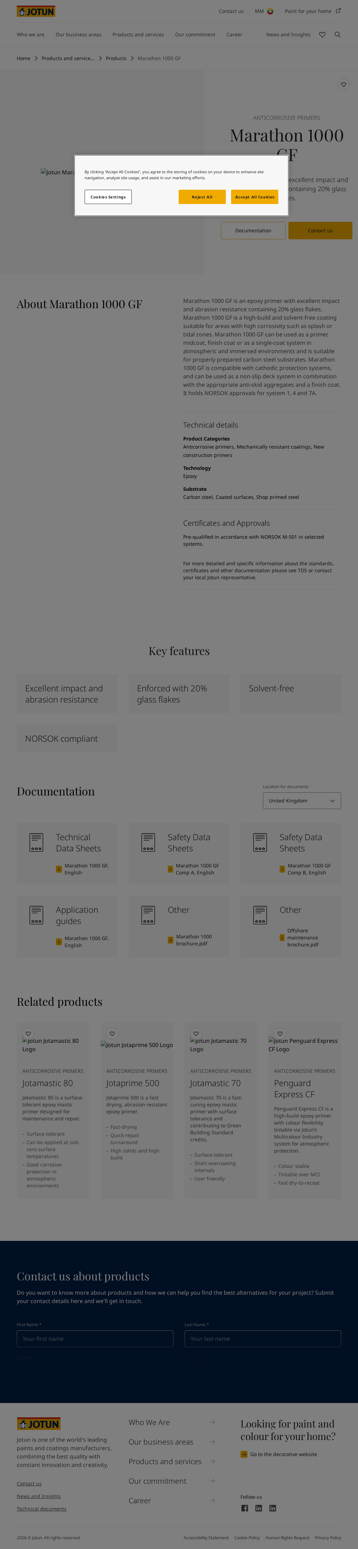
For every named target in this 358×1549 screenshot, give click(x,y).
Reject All (202, 196)
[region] (181, 185)
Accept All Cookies (254, 196)
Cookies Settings (108, 196)
